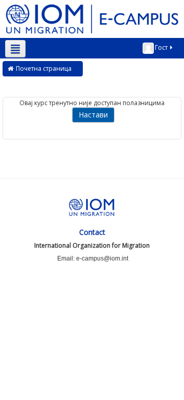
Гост (161, 47)
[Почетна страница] (92, 18)
